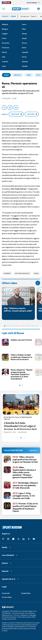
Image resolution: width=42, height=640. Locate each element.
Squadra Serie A (8, 579)
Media (4, 547)
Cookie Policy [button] (26, 593)
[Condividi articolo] (4, 107)
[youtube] (34, 539)
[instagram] (8, 539)
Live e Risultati (8, 555)
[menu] (3, 8)
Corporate (6, 593)
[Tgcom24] (6, 2)
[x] (18, 539)
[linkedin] (23, 539)
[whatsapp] (13, 539)
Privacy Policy (7, 597)
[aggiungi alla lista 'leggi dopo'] (10, 107)
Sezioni (5, 563)
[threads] (29, 539)
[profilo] (38, 8)
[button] (21, 9)
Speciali (5, 571)
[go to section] (37, 283)
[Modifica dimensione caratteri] (16, 107)
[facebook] (3, 539)
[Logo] (21, 9)
